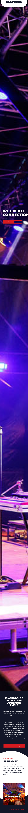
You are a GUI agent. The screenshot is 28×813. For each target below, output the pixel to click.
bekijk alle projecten (16, 809)
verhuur (18, 222)
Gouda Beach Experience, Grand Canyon (14, 797)
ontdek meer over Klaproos (14, 746)
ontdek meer (8, 222)
